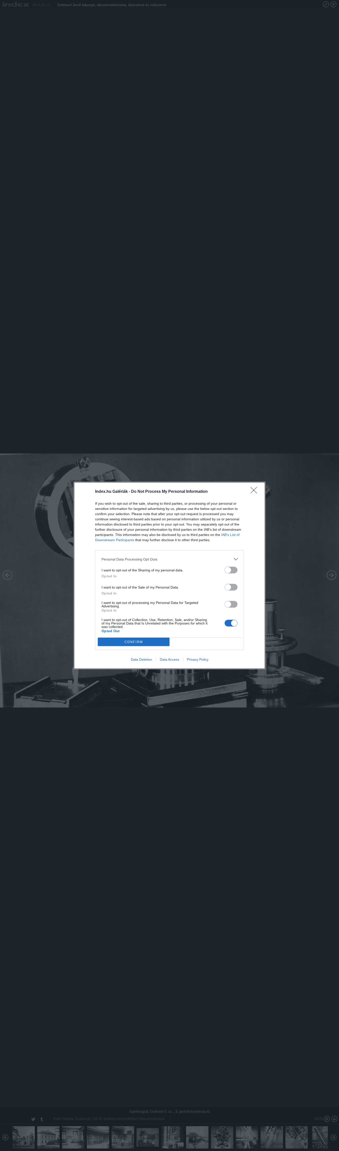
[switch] (231, 570)
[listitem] (169, 559)
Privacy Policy (197, 659)
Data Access (169, 659)
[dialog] (169, 575)
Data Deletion (141, 659)
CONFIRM (134, 642)
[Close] (255, 492)
